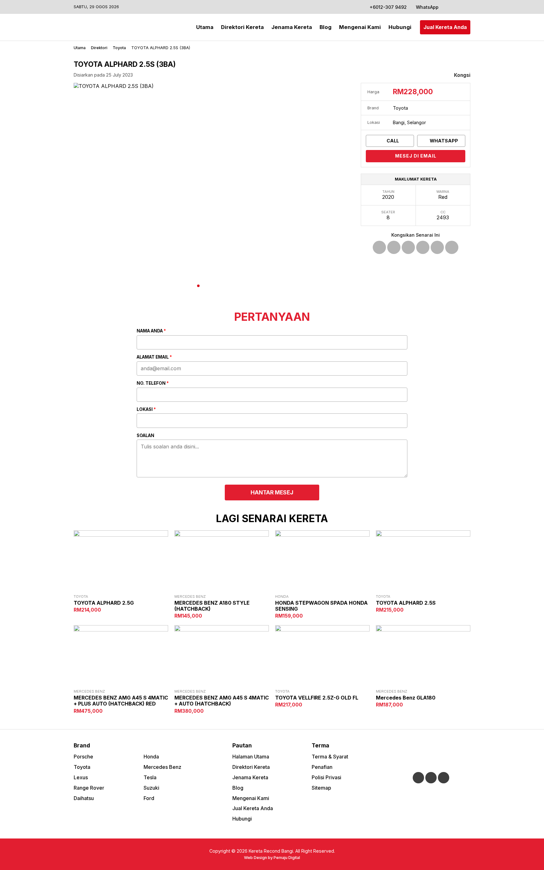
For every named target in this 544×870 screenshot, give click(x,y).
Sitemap (321, 788)
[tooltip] (379, 247)
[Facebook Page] (448, 7)
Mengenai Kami (360, 27)
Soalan (145, 436)
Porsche (83, 756)
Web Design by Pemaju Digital (272, 857)
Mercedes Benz (162, 767)
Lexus (81, 777)
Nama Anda (151, 331)
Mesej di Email (415, 155)
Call (392, 140)
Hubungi (399, 27)
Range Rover (89, 788)
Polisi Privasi (326, 777)
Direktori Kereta (242, 27)
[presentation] (83, 190)
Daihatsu (84, 798)
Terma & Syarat (330, 756)
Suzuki (151, 788)
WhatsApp (427, 7)
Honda (151, 756)
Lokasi (146, 409)
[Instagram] (457, 7)
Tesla (150, 777)
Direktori (99, 47)
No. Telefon (153, 383)
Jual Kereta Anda (445, 27)
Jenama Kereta (291, 27)
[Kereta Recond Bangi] (99, 27)
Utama (204, 27)
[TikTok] (465, 7)
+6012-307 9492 (388, 7)
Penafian (322, 767)
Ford (149, 798)
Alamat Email (154, 357)
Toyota (119, 47)
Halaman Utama (250, 756)
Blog (326, 27)
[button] (459, 75)
